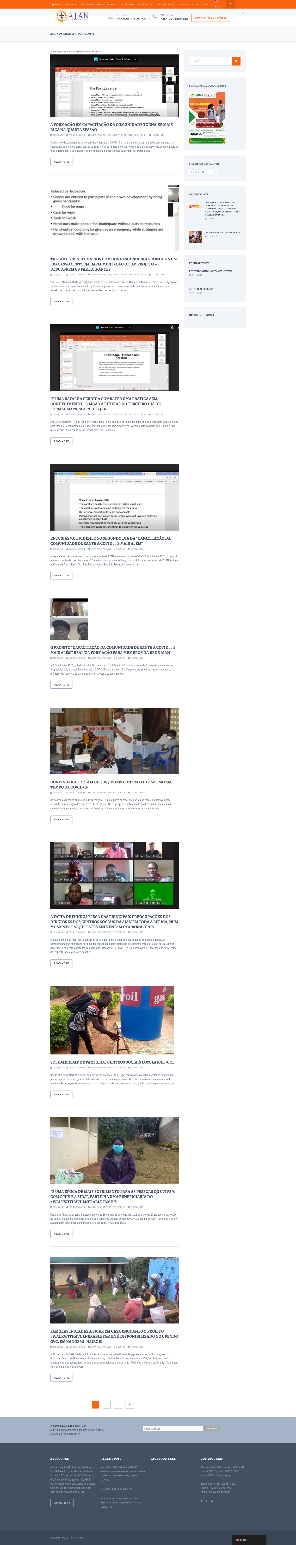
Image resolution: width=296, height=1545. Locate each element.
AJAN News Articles (101, 135)
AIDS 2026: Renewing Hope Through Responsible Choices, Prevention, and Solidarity (121, 1502)
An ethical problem (201, 289)
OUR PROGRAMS (165, 4)
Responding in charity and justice (210, 271)
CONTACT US (204, 4)
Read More (61, 161)
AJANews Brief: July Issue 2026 (223, 232)
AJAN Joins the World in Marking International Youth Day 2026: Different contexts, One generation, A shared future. (222, 208)
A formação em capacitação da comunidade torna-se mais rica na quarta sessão (111, 127)
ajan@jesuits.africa (131, 18)
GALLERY (185, 4)
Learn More (62, 1503)
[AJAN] (71, 16)
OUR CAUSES (87, 4)
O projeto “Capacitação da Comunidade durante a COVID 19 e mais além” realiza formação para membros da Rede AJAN (113, 650)
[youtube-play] (243, 13)
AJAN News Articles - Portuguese (129, 135)
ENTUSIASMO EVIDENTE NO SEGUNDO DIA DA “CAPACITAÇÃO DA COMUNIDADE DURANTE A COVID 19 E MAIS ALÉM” (110, 541)
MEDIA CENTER (105, 4)
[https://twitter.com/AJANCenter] (206, 1501)
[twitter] (238, 13)
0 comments (158, 135)
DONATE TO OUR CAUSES (211, 17)
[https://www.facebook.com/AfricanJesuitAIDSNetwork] (201, 1501)
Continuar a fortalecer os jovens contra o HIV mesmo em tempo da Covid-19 (110, 784)
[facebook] (232, 13)
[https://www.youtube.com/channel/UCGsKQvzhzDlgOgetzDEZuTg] (212, 1501)
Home (58, 4)
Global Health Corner (134, 4)
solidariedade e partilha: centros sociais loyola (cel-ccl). (113, 1062)
